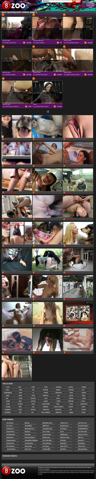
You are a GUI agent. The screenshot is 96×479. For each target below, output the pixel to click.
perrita (72, 387)
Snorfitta (62, 449)
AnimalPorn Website (30, 440)
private (34, 401)
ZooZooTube (45, 434)
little (21, 406)
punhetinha (47, 404)
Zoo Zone (9, 426)
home (85, 412)
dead (14, 42)
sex (85, 389)
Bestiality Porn (28, 428)
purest (85, 392)
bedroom (76, 42)
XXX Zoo (79, 437)
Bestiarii (26, 431)
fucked (21, 404)
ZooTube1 (62, 428)
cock (9, 389)
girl (9, 398)
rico (59, 395)
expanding (7, 74)
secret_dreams (59, 406)
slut (21, 412)
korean (85, 409)
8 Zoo (13, 6)
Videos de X (63, 423)
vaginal (77, 74)
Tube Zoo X (63, 446)
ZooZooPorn (9, 431)
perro (60, 398)
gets (21, 401)
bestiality (9, 412)
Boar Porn (26, 449)
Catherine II (9, 428)
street (85, 398)
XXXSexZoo (63, 434)
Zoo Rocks (9, 423)
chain (34, 387)
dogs (22, 395)
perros (72, 406)
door (67, 42)
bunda (47, 392)
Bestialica (62, 443)
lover (9, 387)
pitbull (59, 389)
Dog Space (80, 443)
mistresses (84, 404)
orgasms (59, 387)
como (72, 404)
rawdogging (9, 392)
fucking (47, 389)
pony (22, 409)
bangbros (9, 409)
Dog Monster (63, 426)
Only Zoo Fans (81, 434)
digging (68, 74)
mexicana (59, 409)
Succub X (80, 440)
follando (72, 401)
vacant (10, 42)
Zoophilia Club (46, 428)
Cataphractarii (10, 440)
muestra (72, 389)
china (21, 398)
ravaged (13, 74)
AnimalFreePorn (82, 426)
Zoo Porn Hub (81, 431)
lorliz (47, 387)
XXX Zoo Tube (63, 437)
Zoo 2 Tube (45, 431)
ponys (72, 395)
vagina (37, 42)
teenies (34, 409)
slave (85, 406)
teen (21, 387)
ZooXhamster (10, 434)
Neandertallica (81, 449)
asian (9, 395)
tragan (72, 412)
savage (9, 406)
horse (85, 401)
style (85, 395)
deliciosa (60, 412)
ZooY (61, 431)
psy (34, 406)
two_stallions (47, 412)
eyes (11, 106)
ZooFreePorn (10, 449)
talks (21, 392)
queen (47, 401)
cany (34, 395)
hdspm (85, 387)
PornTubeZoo (45, 443)
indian (60, 401)
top (34, 389)
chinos (72, 398)
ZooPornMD (45, 449)
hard (41, 74)
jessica (34, 398)
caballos (47, 406)
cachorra (47, 395)
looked (7, 42)
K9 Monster (45, 437)
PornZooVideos (28, 437)
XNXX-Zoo (44, 426)
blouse (46, 106)
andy (9, 404)
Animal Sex (9, 437)
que (72, 409)
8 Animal (62, 440)
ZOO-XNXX (27, 426)
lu (34, 392)
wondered (15, 106)
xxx (34, 412)
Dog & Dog (27, 446)
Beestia (26, 423)
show (34, 404)
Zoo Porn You (81, 423)
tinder (9, 401)
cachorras (47, 409)
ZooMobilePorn (82, 428)
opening (42, 42)
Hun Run (26, 434)
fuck (59, 404)
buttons (42, 106)
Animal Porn (9, 443)
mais (47, 398)
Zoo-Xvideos (10, 446)
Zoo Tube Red (46, 440)
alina (21, 389)
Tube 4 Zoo (80, 446)
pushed (45, 74)
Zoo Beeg (44, 446)
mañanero (59, 392)
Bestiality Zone (46, 423)
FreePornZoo (27, 443)
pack (72, 392)
